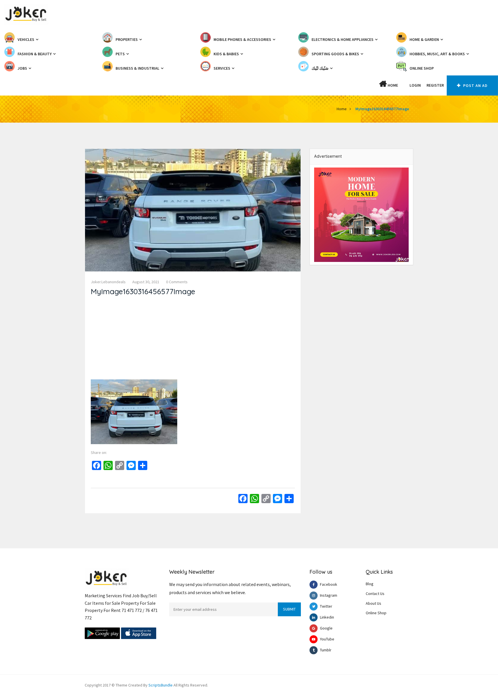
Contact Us (375, 593)
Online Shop (376, 612)
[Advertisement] (193, 339)
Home (392, 85)
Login (415, 85)
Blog (369, 583)
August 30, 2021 (145, 281)
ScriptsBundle (160, 685)
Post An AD (475, 85)
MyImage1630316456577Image (382, 108)
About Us (373, 603)
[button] (404, 85)
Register (435, 85)
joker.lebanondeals (108, 281)
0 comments (177, 281)
